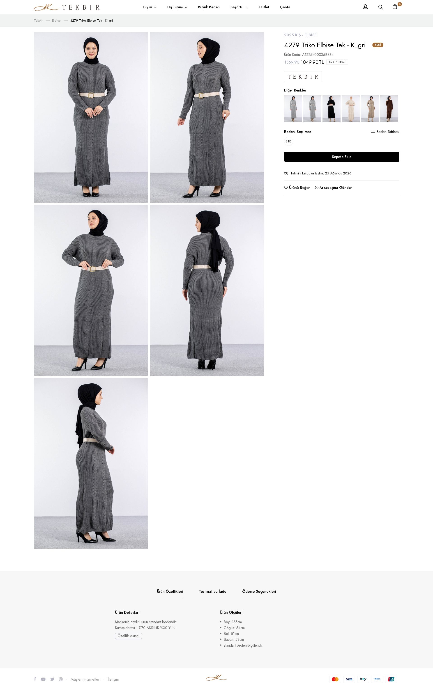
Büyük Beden (209, 7)
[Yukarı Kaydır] (421, 631)
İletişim (113, 679)
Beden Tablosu (387, 131)
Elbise (56, 20)
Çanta (285, 7)
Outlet (264, 7)
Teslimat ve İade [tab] (212, 591)
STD (289, 141)
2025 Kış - (294, 35)
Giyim (148, 7)
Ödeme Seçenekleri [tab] (259, 591)
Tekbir (38, 20)
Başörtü (237, 7)
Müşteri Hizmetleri (85, 679)
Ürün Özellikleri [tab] (170, 591)
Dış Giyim (175, 7)
